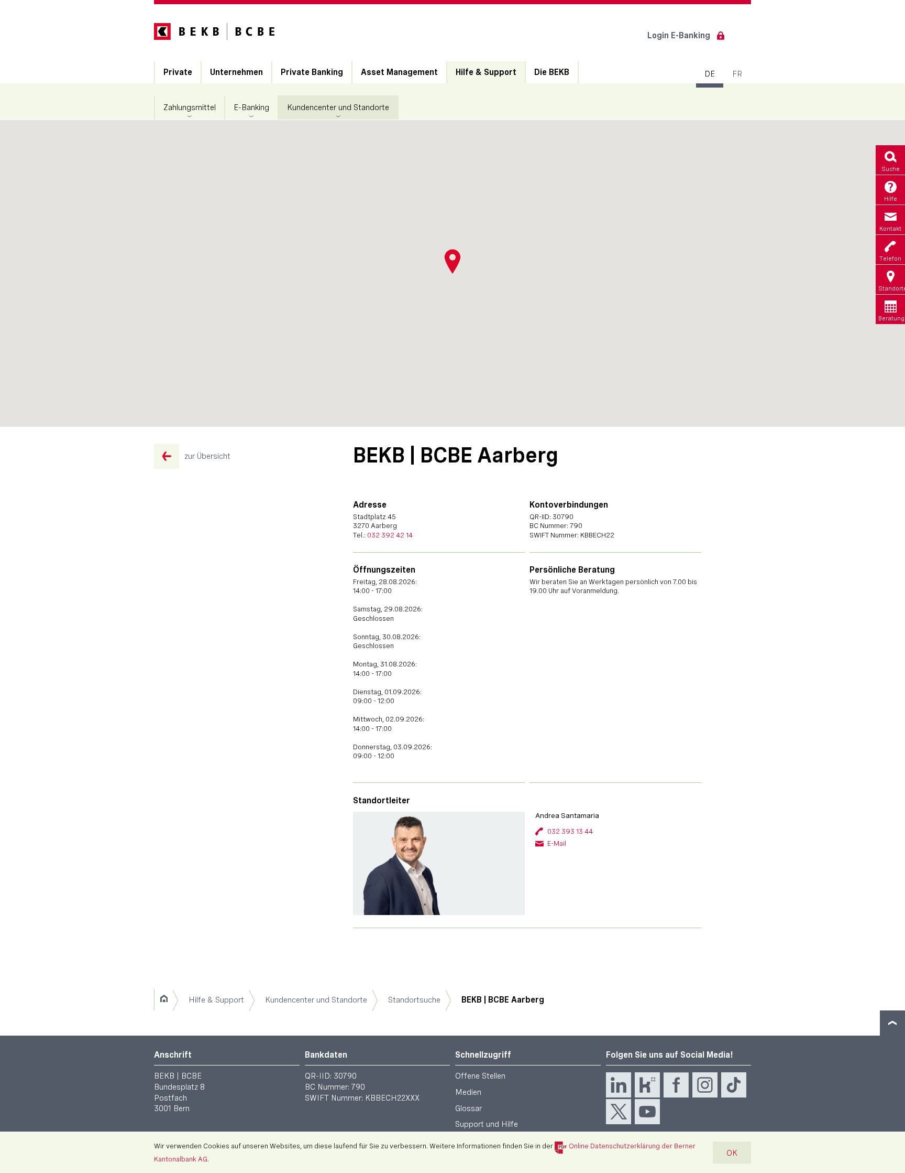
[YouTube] (647, 1111)
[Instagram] (705, 1084)
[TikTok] (733, 1084)
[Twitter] (618, 1111)
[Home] (163, 999)
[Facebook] (676, 1084)
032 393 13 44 (570, 831)
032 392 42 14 (390, 535)
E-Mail (556, 843)
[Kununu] (647, 1084)
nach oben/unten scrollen (892, 1023)
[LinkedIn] (618, 1084)
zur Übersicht (207, 456)
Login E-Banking (678, 35)
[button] (452, 261)
